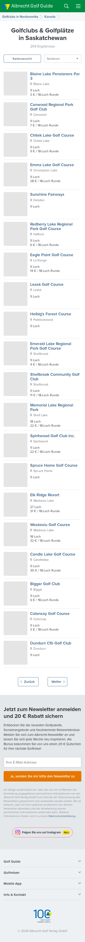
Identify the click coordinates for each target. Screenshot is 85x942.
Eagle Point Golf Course (51, 255)
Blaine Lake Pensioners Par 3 (55, 76)
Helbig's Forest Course (50, 314)
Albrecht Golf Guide (32, 6)
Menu (78, 6)
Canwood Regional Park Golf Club (51, 107)
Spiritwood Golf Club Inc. (52, 435)
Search (66, 6)
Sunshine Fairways (47, 194)
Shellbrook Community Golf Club (55, 376)
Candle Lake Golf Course (52, 554)
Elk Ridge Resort (44, 495)
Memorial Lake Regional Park (51, 407)
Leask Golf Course (46, 284)
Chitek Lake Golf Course (52, 135)
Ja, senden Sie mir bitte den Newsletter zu (42, 776)
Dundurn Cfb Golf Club (50, 643)
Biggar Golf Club (45, 583)
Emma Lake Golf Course (52, 165)
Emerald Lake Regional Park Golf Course (50, 346)
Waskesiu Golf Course (50, 524)
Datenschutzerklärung (62, 816)
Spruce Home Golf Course (54, 465)
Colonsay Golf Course (50, 613)
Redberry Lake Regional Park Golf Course (51, 226)
